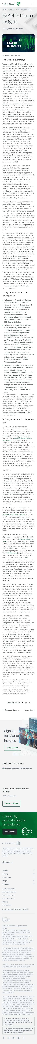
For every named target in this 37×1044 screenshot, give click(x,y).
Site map (5, 902)
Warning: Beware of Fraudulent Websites (16, 909)
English (7, 862)
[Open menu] (33, 3)
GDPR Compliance (8, 895)
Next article (28, 710)
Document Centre (8, 898)
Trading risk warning (9, 892)
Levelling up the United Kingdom (13, 515)
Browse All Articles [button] (11, 803)
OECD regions (12, 553)
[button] (12, 748)
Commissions (6, 905)
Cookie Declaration (8, 889)
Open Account (10, 832)
